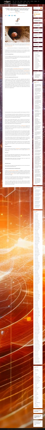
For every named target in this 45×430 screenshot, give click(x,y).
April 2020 (36, 305)
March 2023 (36, 261)
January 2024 (36, 251)
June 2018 (36, 336)
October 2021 (36, 280)
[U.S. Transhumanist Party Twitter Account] (36, 14)
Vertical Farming (37, 64)
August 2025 (36, 229)
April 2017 (36, 355)
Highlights (35, 1)
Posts (16, 1)
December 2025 (37, 223)
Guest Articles (36, 383)
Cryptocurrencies (37, 63)
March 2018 (36, 340)
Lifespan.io (12, 173)
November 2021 (37, 279)
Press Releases (36, 394)
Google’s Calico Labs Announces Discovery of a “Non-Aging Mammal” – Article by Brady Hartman (17, 10)
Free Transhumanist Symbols (37, 35)
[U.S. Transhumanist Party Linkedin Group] (38, 14)
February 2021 (36, 291)
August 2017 (36, 350)
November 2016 (37, 362)
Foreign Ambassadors (37, 380)
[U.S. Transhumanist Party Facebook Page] (34, 14)
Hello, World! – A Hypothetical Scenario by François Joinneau (38, 111)
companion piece (23, 125)
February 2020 (36, 308)
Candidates (32, 1)
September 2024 (37, 241)
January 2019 (36, 326)
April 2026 (36, 219)
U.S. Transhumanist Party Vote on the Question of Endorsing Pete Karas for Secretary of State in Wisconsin (38, 133)
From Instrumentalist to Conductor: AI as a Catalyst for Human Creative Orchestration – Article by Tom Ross (38, 171)
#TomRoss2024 (37, 76)
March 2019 (36, 323)
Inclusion (36, 384)
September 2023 (37, 254)
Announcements (37, 370)
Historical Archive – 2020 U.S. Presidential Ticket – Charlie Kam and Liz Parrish (37, 416)
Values (18, 1)
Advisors (28, 1)
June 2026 (36, 216)
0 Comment (23, 12)
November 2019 (37, 312)
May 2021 (36, 287)
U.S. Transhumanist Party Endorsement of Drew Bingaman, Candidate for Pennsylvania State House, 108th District (38, 138)
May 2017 (36, 354)
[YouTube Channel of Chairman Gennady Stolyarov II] (39, 14)
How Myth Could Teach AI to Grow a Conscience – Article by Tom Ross (38, 154)
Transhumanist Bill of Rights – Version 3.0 (37, 25)
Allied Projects (36, 369)
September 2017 (37, 348)
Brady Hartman (19, 12)
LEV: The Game (36, 48)
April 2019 (36, 322)
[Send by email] (12, 15)
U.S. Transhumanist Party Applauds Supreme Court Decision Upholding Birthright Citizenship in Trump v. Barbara (38, 97)
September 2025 (37, 227)
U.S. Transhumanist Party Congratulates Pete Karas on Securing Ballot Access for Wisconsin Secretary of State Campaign (38, 102)
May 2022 (36, 272)
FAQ (38, 1)
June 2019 (36, 319)
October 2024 (36, 240)
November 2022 (37, 266)
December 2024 (37, 237)
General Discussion (37, 381)
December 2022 (37, 265)
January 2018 (36, 343)
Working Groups (37, 406)
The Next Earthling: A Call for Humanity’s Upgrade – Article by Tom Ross (38, 151)
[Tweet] (10, 15)
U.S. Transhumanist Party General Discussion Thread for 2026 (38, 195)
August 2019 (36, 316)
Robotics (36, 57)
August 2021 (36, 283)
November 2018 (37, 329)
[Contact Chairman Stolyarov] (34, 16)
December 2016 (37, 361)
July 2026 (36, 215)
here (28, 149)
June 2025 (36, 230)
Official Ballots (36, 388)
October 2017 (36, 347)
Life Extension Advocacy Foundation (13, 170)
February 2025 (36, 234)
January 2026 (36, 222)
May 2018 (36, 337)
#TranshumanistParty (37, 75)
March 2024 (36, 248)
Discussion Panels (37, 376)
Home (13, 1)
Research (36, 395)
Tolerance (36, 401)
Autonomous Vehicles (37, 61)
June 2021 (36, 286)
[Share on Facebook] (6, 15)
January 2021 (36, 293)
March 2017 (36, 357)
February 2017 (36, 358)
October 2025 (36, 226)
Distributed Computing (37, 377)
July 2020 (36, 301)
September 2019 (37, 315)
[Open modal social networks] (14, 15)
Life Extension (36, 54)
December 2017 (37, 344)
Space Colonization (37, 56)
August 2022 (36, 269)
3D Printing (36, 62)
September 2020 (37, 298)
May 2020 (36, 304)
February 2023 (36, 262)
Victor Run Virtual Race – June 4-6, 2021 (37, 411)
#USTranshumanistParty (38, 74)
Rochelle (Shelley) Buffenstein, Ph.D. (18, 68)
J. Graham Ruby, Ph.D (27, 70)
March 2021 (36, 290)
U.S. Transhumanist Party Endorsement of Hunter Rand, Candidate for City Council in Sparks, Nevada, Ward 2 (38, 175)
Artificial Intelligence (37, 55)
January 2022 (36, 276)
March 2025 (36, 233)
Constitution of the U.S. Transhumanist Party (37, 20)
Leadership (25, 1)
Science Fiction (36, 398)
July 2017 (36, 351)
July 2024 (36, 244)
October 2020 (36, 297)
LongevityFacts (18, 148)
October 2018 (36, 330)
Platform (21, 1)
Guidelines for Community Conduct (38, 40)
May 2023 (36, 258)
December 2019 (37, 311)
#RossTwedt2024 (37, 77)
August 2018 (36, 333)
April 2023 (36, 259)
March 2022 (36, 273)
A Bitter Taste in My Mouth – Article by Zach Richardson (38, 93)
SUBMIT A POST (36, 44)
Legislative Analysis (37, 387)
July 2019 (36, 318)
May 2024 (36, 247)
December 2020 (37, 294)
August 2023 (36, 255)
